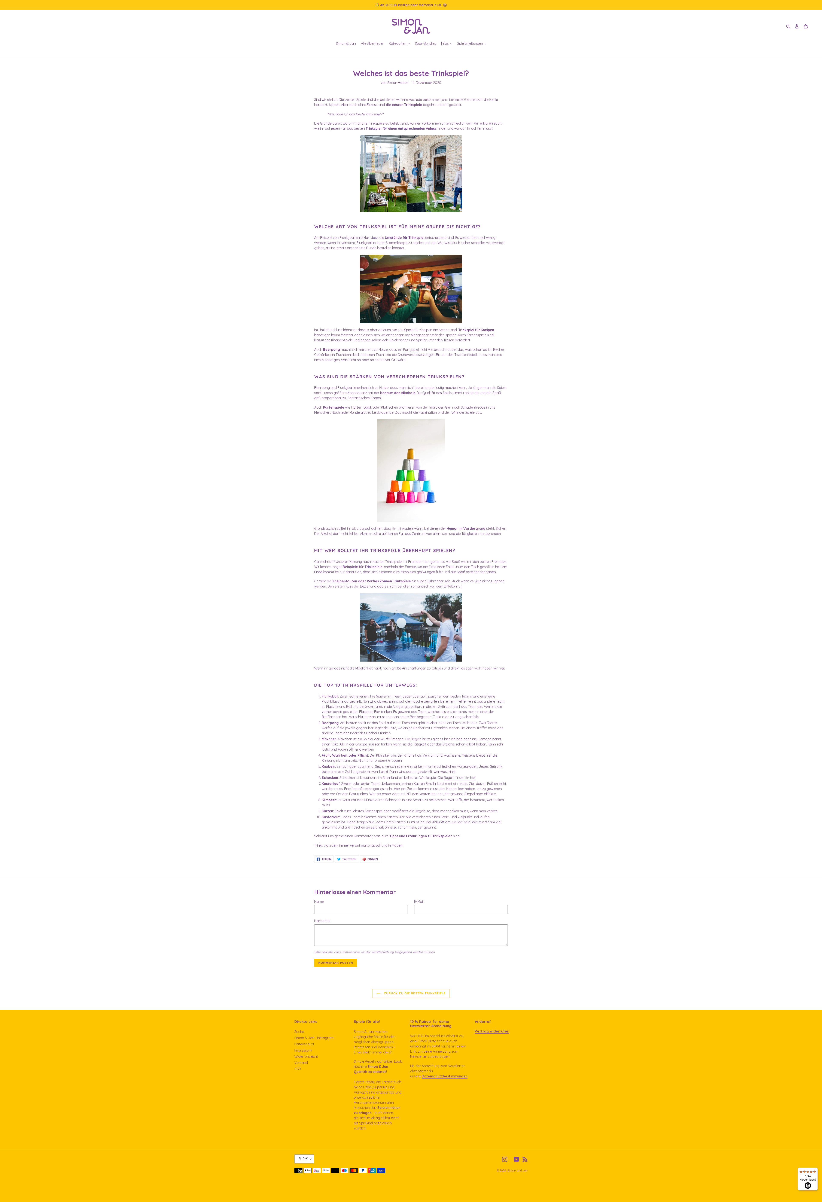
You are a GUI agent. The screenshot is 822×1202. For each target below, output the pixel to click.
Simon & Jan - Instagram (314, 1038)
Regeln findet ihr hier (459, 777)
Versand (301, 1063)
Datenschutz (304, 1044)
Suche (299, 1031)
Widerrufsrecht (306, 1056)
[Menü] (815, 1170)
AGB (297, 1069)
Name (319, 901)
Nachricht (322, 921)
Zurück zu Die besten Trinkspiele (414, 993)
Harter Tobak (361, 407)
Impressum (303, 1050)
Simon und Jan (517, 1170)
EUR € (303, 1159)
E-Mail (418, 901)
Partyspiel (411, 349)
